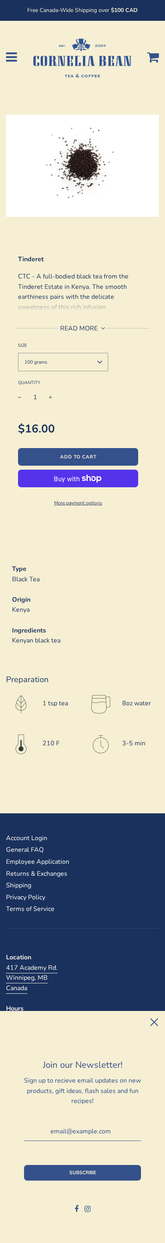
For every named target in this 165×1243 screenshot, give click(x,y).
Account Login (26, 838)
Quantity (29, 383)
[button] (63, 362)
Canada (16, 988)
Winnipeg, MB (27, 977)
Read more (79, 328)
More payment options (78, 503)
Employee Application (37, 861)
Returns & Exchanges (36, 873)
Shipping (18, 885)
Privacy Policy (25, 897)
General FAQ (25, 849)
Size (22, 345)
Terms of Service (30, 909)
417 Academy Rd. (32, 967)
